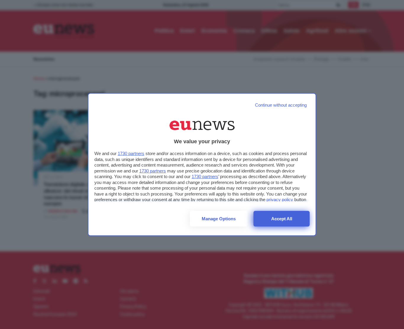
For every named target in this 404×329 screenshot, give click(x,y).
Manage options (219, 218)
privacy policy (279, 199)
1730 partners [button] (131, 153)
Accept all (281, 218)
